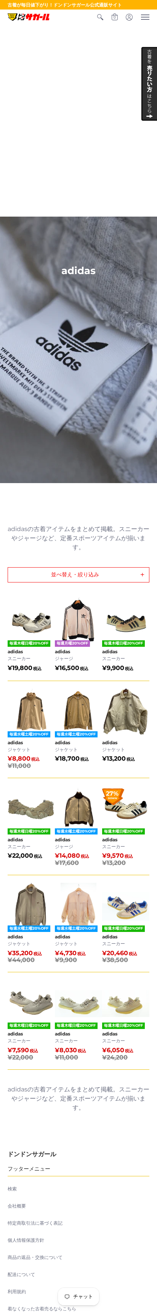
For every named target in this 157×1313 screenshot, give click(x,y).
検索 (12, 1189)
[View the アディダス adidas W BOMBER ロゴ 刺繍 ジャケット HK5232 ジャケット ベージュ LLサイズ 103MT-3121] (78, 906)
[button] (100, 17)
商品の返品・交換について (35, 1257)
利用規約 (17, 1291)
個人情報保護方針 (26, 1240)
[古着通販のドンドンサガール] (29, 17)
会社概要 (17, 1206)
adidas (15, 651)
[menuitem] (100, 17)
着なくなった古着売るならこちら (42, 1308)
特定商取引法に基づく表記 (35, 1223)
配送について (21, 1274)
